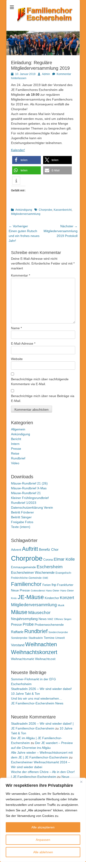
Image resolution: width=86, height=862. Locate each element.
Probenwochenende (49, 624)
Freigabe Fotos (22, 522)
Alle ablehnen (43, 852)
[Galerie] (43, 54)
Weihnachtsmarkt (22, 659)
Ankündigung (23, 209)
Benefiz (44, 549)
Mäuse (19, 612)
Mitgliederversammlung (25, 214)
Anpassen (43, 840)
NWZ (50, 619)
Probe (28, 624)
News (43, 619)
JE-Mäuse (31, 597)
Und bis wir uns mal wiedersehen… (36, 698)
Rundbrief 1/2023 (23, 503)
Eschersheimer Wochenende (33, 572)
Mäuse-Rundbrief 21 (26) (29, 483)
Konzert (67, 597)
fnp (54, 585)
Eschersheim (50, 566)
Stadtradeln (35, 638)
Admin (46, 74)
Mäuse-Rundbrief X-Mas (29, 488)
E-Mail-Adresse (23, 343)
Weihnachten (41, 644)
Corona (48, 559)
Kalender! (18, 150)
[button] (26, 160)
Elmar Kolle (64, 559)
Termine (49, 638)
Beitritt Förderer (22, 512)
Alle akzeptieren (43, 827)
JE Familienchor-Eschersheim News (37, 703)
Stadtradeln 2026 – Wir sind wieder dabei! (41, 689)
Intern (15, 444)
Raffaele (17, 632)
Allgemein (18, 429)
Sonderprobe (19, 638)
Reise (15, 453)
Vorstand (17, 645)
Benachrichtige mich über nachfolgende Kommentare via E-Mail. (40, 381)
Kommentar (20, 275)
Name (16, 328)
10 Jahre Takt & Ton (25, 693)
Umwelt (60, 638)
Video (15, 463)
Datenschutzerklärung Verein (32, 507)
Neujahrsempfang (24, 619)
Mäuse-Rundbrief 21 (26, 493)
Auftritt (30, 549)
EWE (45, 578)
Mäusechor (39, 612)
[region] (43, 820)
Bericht (16, 439)
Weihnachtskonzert (34, 652)
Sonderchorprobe (58, 632)
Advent (16, 549)
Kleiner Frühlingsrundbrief (30, 498)
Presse (16, 448)
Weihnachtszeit (45, 659)
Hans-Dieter (52, 590)
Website (17, 359)
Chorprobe (45, 209)
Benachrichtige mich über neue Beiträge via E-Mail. (42, 398)
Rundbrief (18, 458)
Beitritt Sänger (21, 517)
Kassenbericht (63, 209)
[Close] (81, 781)
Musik (61, 605)
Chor (54, 549)
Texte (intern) (20, 527)
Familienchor (26, 584)
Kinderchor (52, 598)
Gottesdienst (38, 590)
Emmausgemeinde (23, 567)
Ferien (46, 585)
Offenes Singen (62, 619)
